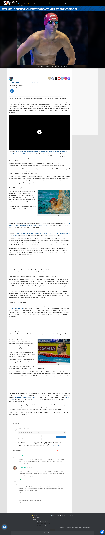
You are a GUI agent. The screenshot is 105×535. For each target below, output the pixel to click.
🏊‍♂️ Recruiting (21, 3)
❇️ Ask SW (51, 3)
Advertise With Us (87, 527)
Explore (35, 519)
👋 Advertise (59, 3)
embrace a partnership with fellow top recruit (27, 397)
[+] (39, 432)
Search (68, 515)
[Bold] (19, 433)
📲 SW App (20, 5)
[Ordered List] (27, 433)
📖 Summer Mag (41, 3)
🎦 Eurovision (36, 517)
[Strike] (25, 433)
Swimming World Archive (43, 523)
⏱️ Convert (68, 3)
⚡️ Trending (31, 3)
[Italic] (21, 433)
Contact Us (62, 527)
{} (37, 432)
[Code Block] (33, 433)
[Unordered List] (29, 433)
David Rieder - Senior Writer (25, 82)
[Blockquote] (31, 433)
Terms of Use (56, 445)
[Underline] (23, 433)
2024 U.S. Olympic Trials (17, 308)
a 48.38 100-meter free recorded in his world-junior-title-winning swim (34, 233)
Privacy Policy (78, 527)
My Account (85, 3)
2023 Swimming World (43, 525)
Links (71, 515)
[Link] (35, 433)
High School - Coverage (85, 70)
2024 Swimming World (43, 521)
